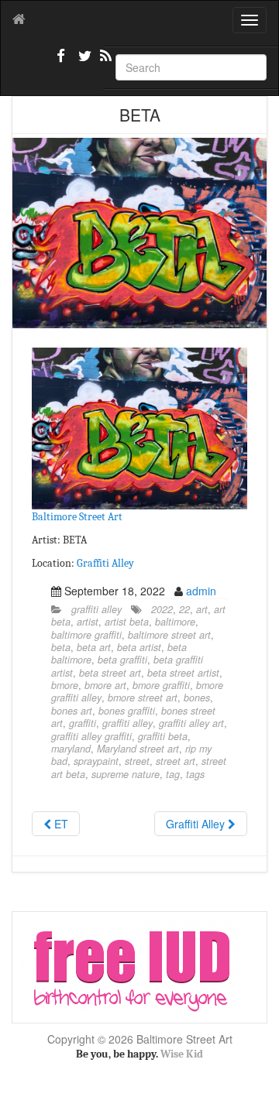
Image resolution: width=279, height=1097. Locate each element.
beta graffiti (122, 660)
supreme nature (125, 774)
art (202, 609)
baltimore (175, 622)
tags (195, 774)
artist (87, 622)
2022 (162, 609)
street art (175, 761)
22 (184, 609)
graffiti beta (163, 736)
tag (173, 774)
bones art (71, 711)
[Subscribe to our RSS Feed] (104, 62)
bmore (64, 685)
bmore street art (142, 697)
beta (61, 647)
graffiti (82, 723)
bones (197, 697)
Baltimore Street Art (77, 516)
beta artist (139, 647)
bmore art (105, 685)
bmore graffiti (161, 685)
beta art (94, 647)
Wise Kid (181, 1054)
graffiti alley (96, 609)
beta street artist (183, 673)
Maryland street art (138, 749)
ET (59, 823)
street (137, 761)
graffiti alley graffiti (91, 736)
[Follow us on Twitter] (83, 62)
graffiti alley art (191, 723)
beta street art (110, 673)
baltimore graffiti (86, 635)
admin (201, 590)
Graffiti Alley (105, 563)
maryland (71, 749)
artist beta (127, 622)
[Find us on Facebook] (61, 62)
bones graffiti (126, 711)
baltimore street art (169, 635)
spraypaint (96, 761)
